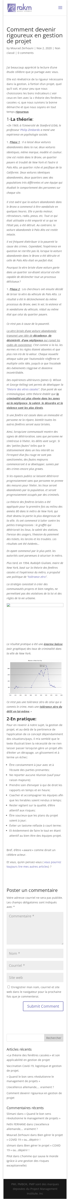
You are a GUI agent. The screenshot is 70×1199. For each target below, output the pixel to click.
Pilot (9, 1156)
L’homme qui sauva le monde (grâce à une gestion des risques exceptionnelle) (32, 1160)
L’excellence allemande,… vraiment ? (30, 1087)
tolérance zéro (37, 577)
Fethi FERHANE (16, 1124)
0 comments (26, 53)
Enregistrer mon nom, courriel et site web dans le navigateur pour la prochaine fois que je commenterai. (34, 991)
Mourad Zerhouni (21, 48)
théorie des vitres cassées (23, 389)
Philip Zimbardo (30, 130)
